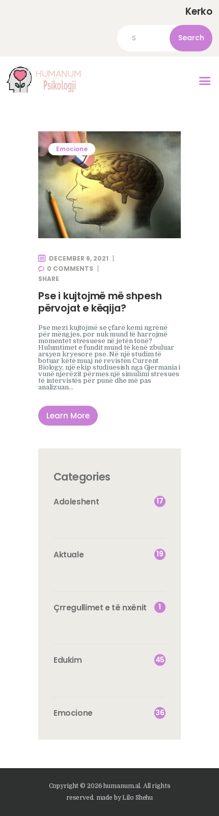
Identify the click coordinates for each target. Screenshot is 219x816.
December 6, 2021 (78, 258)
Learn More (68, 415)
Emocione (72, 149)
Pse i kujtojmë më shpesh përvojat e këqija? (99, 302)
